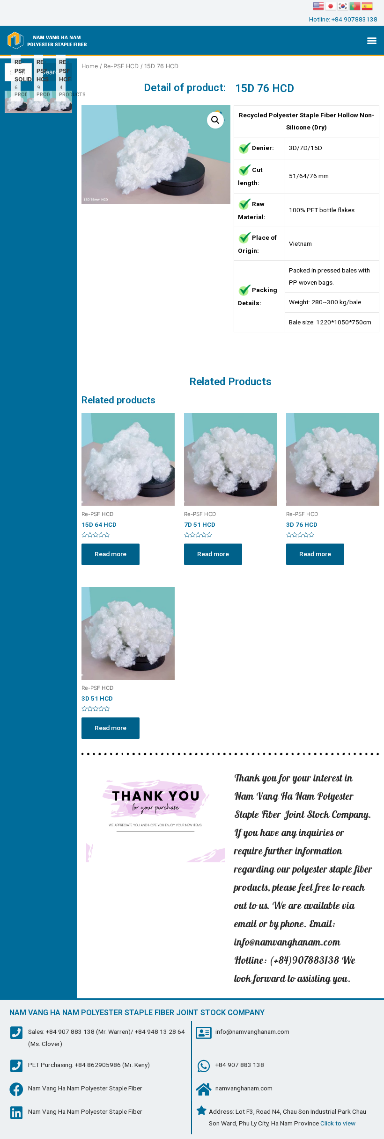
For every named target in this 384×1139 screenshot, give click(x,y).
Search (52, 72)
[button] (371, 40)
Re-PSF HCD (121, 66)
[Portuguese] (355, 5)
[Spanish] (368, 5)
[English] (319, 5)
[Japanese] (331, 5)
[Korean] (343, 5)
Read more (110, 554)
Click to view (337, 1123)
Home (89, 66)
